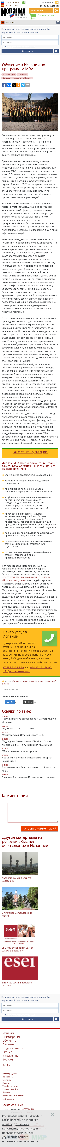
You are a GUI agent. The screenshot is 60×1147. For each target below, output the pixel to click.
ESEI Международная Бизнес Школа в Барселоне (17, 949)
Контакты (7, 1080)
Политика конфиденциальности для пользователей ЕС (20, 1128)
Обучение (10, 22)
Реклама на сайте (10, 1089)
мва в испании (37, 681)
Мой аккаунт (8, 1099)
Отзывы (6, 1092)
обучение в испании (21, 681)
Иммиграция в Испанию (13, 1095)
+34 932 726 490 (27, 1109)
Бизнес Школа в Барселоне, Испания (17, 984)
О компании (46, 2)
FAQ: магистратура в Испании (18, 728)
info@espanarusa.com (16, 671)
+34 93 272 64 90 (12, 5)
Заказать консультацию (30, 452)
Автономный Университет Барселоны (16, 879)
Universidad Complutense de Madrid (17, 914)
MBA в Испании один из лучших (19, 751)
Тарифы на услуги (10, 1086)
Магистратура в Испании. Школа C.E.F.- (23, 734)
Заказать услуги (46, 15)
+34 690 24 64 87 (12, 2)
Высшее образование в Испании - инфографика (28, 777)
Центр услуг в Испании (15, 634)
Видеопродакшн (10, 1073)
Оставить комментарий (39, 828)
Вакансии (7, 1083)
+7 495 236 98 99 (13, 667)
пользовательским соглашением (24, 47)
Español (57, 2)
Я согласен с (20, 47)
